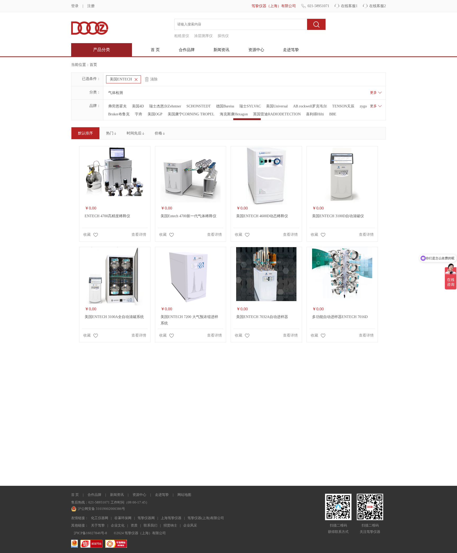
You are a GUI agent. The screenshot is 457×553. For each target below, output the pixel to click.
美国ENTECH (121, 79)
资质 (134, 525)
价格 (158, 133)
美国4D (138, 106)
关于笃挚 (98, 525)
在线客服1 (349, 6)
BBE (332, 114)
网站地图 (184, 495)
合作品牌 (187, 50)
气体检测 (115, 93)
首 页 (155, 50)
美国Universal (277, 106)
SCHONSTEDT (198, 106)
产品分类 (101, 49)
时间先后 (134, 133)
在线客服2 (377, 6)
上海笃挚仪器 (171, 518)
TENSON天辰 (343, 106)
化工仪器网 (99, 518)
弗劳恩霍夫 (117, 106)
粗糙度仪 (181, 36)
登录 (75, 6)
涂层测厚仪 (203, 36)
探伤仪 (223, 36)
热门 (109, 133)
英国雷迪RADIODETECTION (277, 114)
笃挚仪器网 (146, 518)
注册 (91, 6)
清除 (154, 79)
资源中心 (256, 50)
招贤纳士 (170, 525)
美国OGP (155, 114)
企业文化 (118, 525)
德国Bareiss (225, 106)
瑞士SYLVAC (250, 106)
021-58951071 (318, 6)
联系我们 (150, 525)
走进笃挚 (291, 50)
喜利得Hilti (315, 114)
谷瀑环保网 (122, 518)
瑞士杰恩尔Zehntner (165, 106)
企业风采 (190, 525)
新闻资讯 (221, 50)
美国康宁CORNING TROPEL (191, 114)
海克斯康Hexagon (234, 114)
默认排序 (85, 133)
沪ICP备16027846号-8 (90, 533)
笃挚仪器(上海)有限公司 (206, 518)
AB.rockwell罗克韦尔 (310, 106)
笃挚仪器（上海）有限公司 (274, 6)
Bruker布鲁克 (119, 114)
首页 (93, 65)
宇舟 (138, 114)
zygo (363, 106)
